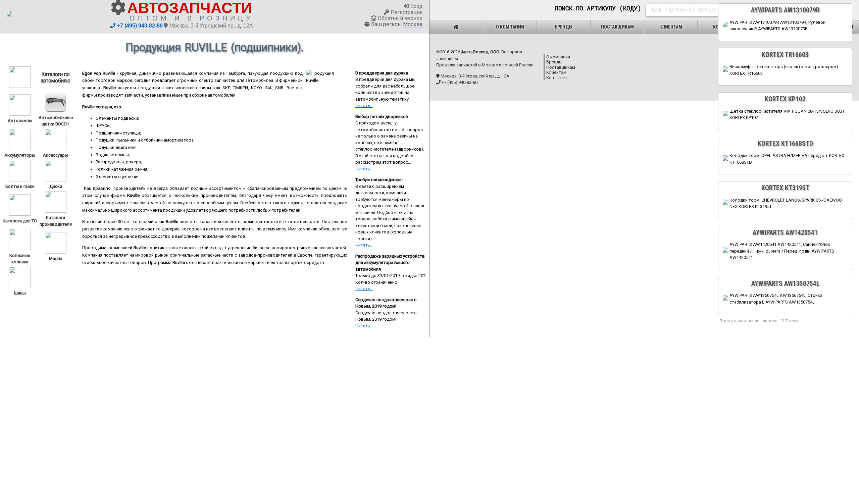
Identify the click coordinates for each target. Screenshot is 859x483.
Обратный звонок (399, 18)
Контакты (556, 77)
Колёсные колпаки (19, 258)
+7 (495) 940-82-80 (140, 26)
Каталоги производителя (56, 221)
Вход (415, 6)
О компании (510, 27)
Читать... (364, 105)
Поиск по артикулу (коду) (598, 8)
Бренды (563, 27)
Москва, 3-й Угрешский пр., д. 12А (211, 26)
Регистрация (405, 12)
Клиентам (670, 27)
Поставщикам (617, 27)
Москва (412, 24)
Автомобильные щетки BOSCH (56, 120)
